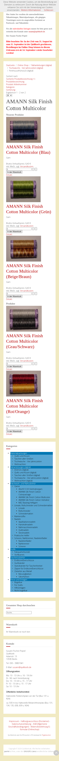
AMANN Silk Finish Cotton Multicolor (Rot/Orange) (24, 406)
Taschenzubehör (17, 557)
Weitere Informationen (31, 10)
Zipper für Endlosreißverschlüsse (28, 568)
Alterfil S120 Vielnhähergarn (30, 489)
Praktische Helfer (21, 535)
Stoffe (13, 549)
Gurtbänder (19, 563)
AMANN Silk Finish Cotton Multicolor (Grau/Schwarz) (24, 341)
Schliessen (48, 10)
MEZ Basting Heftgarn (28, 502)
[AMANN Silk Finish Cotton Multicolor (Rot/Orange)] (23, 383)
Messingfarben (25, 574)
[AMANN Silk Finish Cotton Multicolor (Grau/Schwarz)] (24, 318)
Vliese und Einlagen (18, 579)
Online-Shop (23, 65)
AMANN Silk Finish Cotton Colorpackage (30, 493)
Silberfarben (24, 576)
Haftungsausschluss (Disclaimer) (35, 721)
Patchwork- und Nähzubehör (23, 483)
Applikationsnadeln (27, 521)
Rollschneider (24, 511)
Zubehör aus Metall (23, 571)
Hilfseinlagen (19, 587)
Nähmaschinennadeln (28, 527)
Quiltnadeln (24, 530)
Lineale (22, 508)
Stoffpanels (19, 554)
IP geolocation (46, 735)
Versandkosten (26, 166)
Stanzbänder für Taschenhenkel (28, 565)
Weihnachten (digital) (23, 480)
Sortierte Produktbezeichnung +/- (21, 79)
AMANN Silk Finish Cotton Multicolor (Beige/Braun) (24, 271)
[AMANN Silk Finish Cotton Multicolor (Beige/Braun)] (23, 248)
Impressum (14, 721)
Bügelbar (18, 582)
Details (9, 175)
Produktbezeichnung (15, 81)
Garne (17, 486)
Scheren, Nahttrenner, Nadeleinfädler (30, 538)
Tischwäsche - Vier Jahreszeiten (28, 461)
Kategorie (10, 87)
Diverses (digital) (21, 469)
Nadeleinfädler (25, 541)
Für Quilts (18, 585)
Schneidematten (26, 513)
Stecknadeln (24, 532)
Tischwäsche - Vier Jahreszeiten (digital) (26, 68)
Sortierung (10, 90)
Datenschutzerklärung (21, 724)
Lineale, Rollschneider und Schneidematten (33, 505)
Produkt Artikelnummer (16, 84)
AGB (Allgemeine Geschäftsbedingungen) (27, 725)
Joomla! (6, 751)
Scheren (22, 546)
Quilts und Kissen (22, 456)
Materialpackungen (18, 453)
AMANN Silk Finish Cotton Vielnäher (34, 500)
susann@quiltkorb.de (37, 32)
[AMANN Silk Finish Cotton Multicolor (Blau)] (23, 129)
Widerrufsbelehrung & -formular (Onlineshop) (35, 728)
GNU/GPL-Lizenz (30, 751)
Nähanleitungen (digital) (41, 65)
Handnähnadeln (26, 524)
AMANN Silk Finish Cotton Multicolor (34, 497)
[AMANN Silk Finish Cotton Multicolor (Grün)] (23, 189)
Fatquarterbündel (22, 552)
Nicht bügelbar (20, 590)
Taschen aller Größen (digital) (27, 475)
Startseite (10, 65)
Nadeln (17, 519)
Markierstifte (19, 516)
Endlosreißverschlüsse (24, 560)
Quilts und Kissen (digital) (25, 472)
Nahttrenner (24, 543)
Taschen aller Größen (23, 458)
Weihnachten (20, 464)
